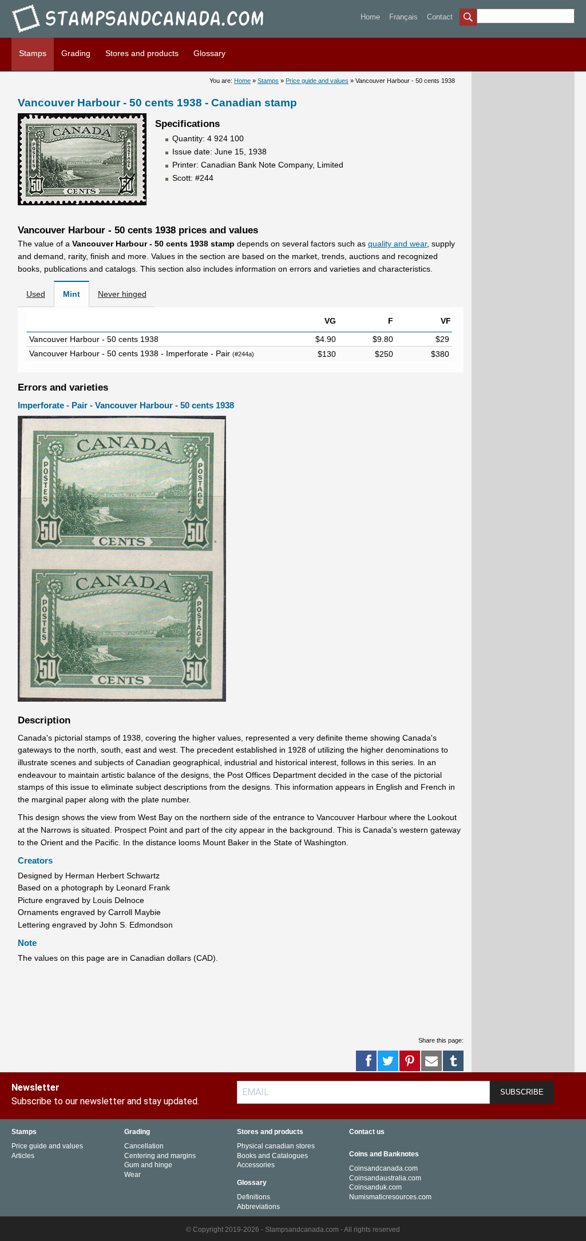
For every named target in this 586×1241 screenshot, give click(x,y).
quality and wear (397, 243)
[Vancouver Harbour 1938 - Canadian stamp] (82, 202)
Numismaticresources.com (390, 1197)
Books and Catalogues (272, 1156)
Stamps (32, 53)
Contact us (367, 1132)
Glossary (209, 53)
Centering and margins (160, 1156)
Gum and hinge (148, 1165)
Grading (75, 53)
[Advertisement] (226, 999)
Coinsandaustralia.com (385, 1178)
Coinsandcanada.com (383, 1168)
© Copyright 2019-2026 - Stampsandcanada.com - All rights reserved (293, 1230)
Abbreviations (258, 1207)
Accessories (256, 1165)
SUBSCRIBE (522, 1092)
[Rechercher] (468, 18)
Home (370, 17)
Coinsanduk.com (375, 1187)
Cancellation (144, 1146)
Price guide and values (317, 80)
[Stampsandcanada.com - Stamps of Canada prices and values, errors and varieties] (145, 34)
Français (403, 17)
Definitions (253, 1197)
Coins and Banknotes (384, 1154)
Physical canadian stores (276, 1146)
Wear (132, 1175)
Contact (440, 17)
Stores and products (142, 53)
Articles (22, 1156)
